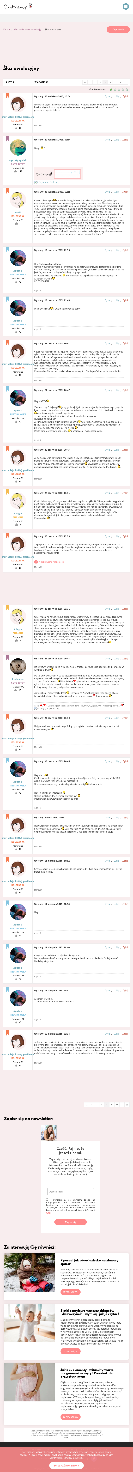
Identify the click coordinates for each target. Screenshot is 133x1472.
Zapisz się (70, 1222)
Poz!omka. (18, 679)
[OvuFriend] (18, 8)
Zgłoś (125, 96)
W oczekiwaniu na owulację (27, 29)
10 (110, 82)
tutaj (48, 1212)
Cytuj (107, 96)
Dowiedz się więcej (72, 1457)
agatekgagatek (18, 160)
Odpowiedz (118, 29)
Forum (6, 29)
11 (115, 82)
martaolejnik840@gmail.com (18, 117)
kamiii (18, 212)
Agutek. (17, 270)
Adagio (18, 513)
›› (126, 82)
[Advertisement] (66, 49)
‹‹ (85, 82)
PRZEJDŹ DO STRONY (66, 1465)
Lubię (116, 96)
